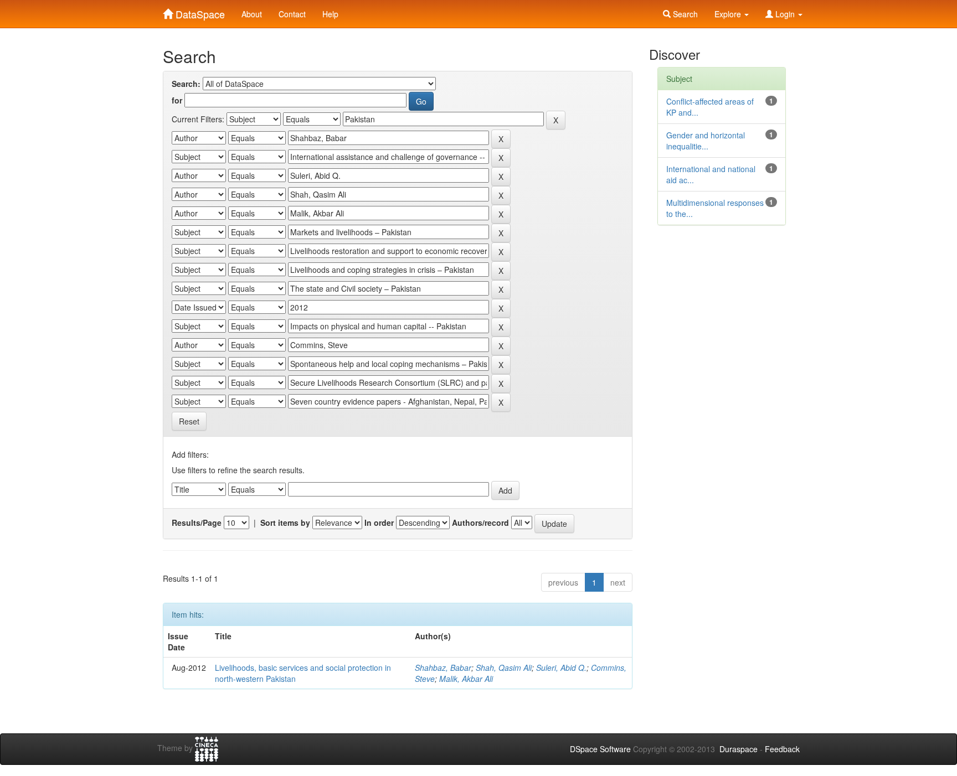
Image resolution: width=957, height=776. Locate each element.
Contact (292, 13)
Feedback (782, 748)
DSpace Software (600, 748)
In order (379, 522)
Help (330, 13)
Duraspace (738, 748)
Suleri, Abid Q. (561, 667)
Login (785, 13)
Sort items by (285, 522)
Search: (186, 83)
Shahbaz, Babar (443, 667)
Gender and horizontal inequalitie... (705, 141)
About (251, 13)
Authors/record (480, 522)
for (177, 100)
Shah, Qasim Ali (504, 667)
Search (684, 13)
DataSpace (199, 12)
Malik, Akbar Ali (466, 678)
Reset (189, 421)
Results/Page (197, 522)
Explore (728, 13)
